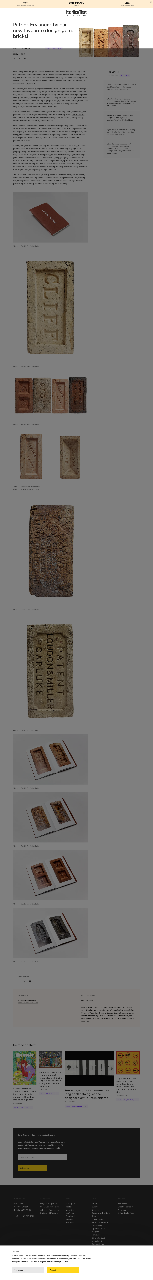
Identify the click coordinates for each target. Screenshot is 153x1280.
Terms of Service (100, 1222)
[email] (25, 58)
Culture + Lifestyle (49, 1213)
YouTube (70, 1213)
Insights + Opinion (48, 1204)
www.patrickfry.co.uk (27, 1000)
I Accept (52, 1270)
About (95, 1204)
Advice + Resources (49, 1210)
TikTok (69, 1207)
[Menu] (137, 13)
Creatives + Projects (49, 1207)
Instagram (70, 1204)
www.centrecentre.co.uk (28, 1003)
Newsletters (98, 1235)
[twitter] (20, 58)
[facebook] (14, 58)
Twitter (69, 1219)
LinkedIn (70, 1210)
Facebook (70, 1216)
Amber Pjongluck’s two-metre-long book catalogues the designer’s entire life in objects (120, 117)
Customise (18, 1270)
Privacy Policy (98, 1219)
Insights (95, 1232)
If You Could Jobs (126, 1213)
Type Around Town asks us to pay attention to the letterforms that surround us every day (121, 132)
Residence (122, 1204)
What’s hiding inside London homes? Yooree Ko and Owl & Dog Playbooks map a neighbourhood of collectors (121, 102)
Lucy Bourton (24, 48)
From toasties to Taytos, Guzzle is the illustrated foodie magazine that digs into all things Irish (121, 87)
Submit (95, 1207)
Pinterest (70, 1222)
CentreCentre (78, 115)
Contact (96, 1210)
